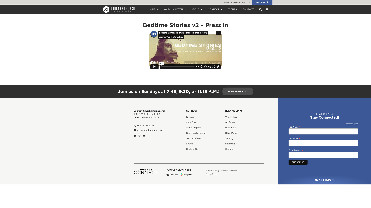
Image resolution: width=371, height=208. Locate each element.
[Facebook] (135, 136)
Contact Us (192, 149)
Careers (229, 149)
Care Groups (192, 122)
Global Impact (193, 127)
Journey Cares (193, 138)
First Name (294, 127)
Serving (229, 138)
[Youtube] (144, 136)
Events (232, 9)
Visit (152, 9)
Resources (230, 127)
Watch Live (231, 117)
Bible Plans (231, 133)
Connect (213, 9)
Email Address (296, 150)
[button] (260, 9)
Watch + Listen (173, 9)
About (195, 9)
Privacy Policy (211, 174)
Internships (231, 143)
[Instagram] (139, 136)
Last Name (294, 138)
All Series (230, 122)
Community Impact (196, 133)
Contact (248, 9)
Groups (190, 117)
